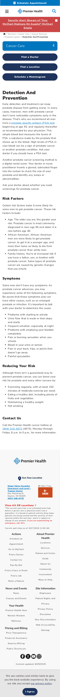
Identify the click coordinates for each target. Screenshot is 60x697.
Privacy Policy (45, 609)
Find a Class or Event (16, 570)
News (16, 593)
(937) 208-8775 (16, 498)
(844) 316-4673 (12, 428)
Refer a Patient (16, 581)
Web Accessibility (45, 625)
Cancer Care (24, 34)
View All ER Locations (20, 505)
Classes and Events (16, 598)
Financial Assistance (16, 638)
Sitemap (45, 630)
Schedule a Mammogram (30, 76)
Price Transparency (16, 633)
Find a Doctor (30, 57)
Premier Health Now (16, 610)
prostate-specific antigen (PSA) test (33, 123)
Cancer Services (39, 34)
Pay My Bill (16, 565)
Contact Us (16, 560)
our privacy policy (41, 683)
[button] (7, 10)
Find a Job (16, 575)
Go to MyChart (16, 549)
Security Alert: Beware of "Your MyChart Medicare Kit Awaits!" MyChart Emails (28, 24)
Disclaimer (45, 614)
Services (12, 34)
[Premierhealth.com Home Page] (4, 34)
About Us (45, 564)
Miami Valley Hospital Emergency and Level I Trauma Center (19, 488)
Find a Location (30, 66)
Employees (45, 593)
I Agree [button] (30, 691)
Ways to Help (45, 579)
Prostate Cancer (12, 37)
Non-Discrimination (45, 619)
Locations (45, 542)
